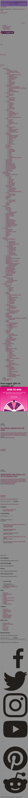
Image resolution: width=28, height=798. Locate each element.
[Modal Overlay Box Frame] (14, 399)
